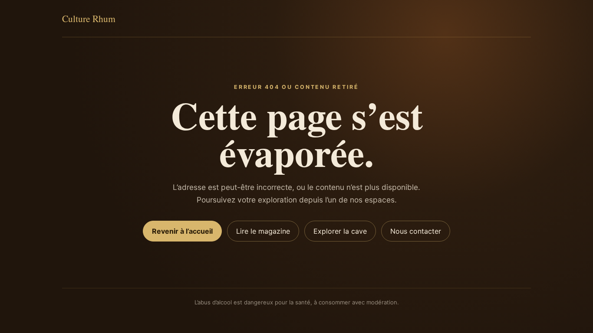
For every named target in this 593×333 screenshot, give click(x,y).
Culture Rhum (88, 18)
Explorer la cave (340, 231)
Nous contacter (415, 231)
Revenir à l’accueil (182, 231)
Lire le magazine (263, 231)
